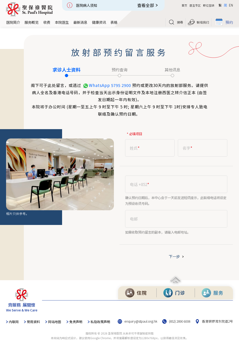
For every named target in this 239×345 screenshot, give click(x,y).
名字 (187, 148)
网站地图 (54, 321)
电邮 (134, 219)
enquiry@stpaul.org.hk (140, 321)
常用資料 (33, 321)
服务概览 (32, 22)
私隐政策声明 (100, 321)
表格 (113, 22)
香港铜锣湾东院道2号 (217, 321)
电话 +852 (139, 184)
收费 (46, 22)
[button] (13, 22)
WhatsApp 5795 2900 (110, 85)
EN (231, 5)
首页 (184, 5)
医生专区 (195, 5)
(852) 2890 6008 (179, 321)
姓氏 (135, 148)
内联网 (14, 321)
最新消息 (80, 22)
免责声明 (75, 321)
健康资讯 (99, 22)
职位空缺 (208, 5)
